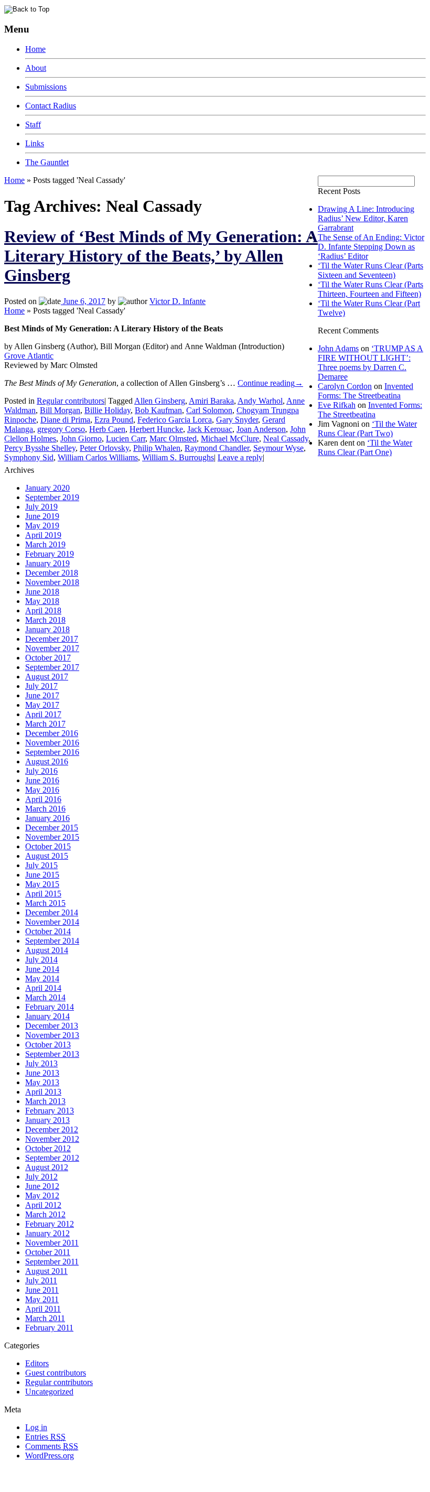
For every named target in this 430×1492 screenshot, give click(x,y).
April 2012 (43, 1205)
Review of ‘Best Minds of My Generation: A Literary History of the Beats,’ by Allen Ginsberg (161, 256)
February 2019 (49, 553)
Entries (45, 1436)
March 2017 (45, 723)
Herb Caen (107, 429)
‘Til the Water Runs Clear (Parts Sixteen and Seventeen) (370, 270)
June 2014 (42, 969)
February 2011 (49, 1327)
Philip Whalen (156, 448)
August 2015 (46, 855)
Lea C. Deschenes (125, 1483)
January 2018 (47, 629)
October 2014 (48, 931)
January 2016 (47, 818)
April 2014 (43, 987)
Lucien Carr (125, 438)
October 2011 (47, 1252)
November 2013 (52, 1035)
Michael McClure (230, 438)
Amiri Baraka (211, 400)
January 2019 (47, 563)
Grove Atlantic (28, 355)
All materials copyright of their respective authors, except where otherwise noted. (125, 1474)
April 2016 (43, 799)
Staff (33, 124)
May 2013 (42, 1082)
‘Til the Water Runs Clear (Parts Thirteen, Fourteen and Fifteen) (370, 289)
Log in (36, 1427)
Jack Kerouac (209, 429)
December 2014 (51, 912)
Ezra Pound (113, 419)
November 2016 (52, 742)
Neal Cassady (285, 438)
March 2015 (45, 903)
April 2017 (43, 714)
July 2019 (41, 506)
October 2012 (48, 1148)
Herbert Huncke (156, 429)
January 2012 (47, 1233)
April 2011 (43, 1308)
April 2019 (43, 535)
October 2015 (48, 846)
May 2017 (42, 704)
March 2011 (45, 1318)
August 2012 (46, 1167)
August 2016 (46, 761)
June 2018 (42, 591)
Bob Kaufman (158, 410)
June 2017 (42, 695)
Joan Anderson (261, 429)
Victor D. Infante (177, 301)
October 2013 (48, 1044)
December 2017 (51, 638)
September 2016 (52, 752)
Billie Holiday (107, 410)
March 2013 (45, 1101)
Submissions (46, 86)
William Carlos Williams (98, 457)
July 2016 (41, 770)
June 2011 (42, 1289)
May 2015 (42, 884)
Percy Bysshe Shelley (40, 448)
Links (34, 143)
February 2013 (49, 1110)
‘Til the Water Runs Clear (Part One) (365, 447)
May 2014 (42, 978)
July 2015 (41, 865)
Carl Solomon (209, 410)
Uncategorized (49, 1391)
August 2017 (46, 676)
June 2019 (42, 516)
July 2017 (41, 686)
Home (35, 49)
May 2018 (42, 601)
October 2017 (48, 657)
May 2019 (42, 525)
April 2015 (43, 893)
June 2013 (42, 1072)
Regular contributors (70, 400)
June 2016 (42, 780)
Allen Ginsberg (159, 400)
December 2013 (51, 1025)
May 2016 (42, 789)
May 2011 (42, 1299)
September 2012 (52, 1157)
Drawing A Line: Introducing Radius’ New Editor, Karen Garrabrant (366, 218)
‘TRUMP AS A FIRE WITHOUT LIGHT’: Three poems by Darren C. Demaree (370, 362)
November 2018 (52, 582)
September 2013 (52, 1054)
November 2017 (52, 648)
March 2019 (45, 544)
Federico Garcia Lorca (174, 419)
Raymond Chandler (217, 448)
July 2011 (41, 1280)
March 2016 (45, 808)
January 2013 (47, 1120)
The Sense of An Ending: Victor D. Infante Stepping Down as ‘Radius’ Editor (371, 247)
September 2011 (52, 1261)
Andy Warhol (260, 400)
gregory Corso (61, 429)
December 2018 (51, 572)
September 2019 (52, 497)
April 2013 (43, 1091)
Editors (37, 1363)
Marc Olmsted (173, 438)
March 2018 (45, 619)
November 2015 (52, 837)
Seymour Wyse (278, 448)
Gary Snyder (237, 419)
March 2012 (45, 1214)
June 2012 (42, 1186)
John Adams (338, 348)
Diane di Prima (65, 419)
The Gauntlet (47, 162)
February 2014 (49, 1006)
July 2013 (41, 1063)
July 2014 (41, 959)
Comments (51, 1446)
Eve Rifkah (337, 405)
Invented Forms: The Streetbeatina (365, 391)
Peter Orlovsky (104, 448)
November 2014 (52, 921)
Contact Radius (50, 105)
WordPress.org (49, 1455)
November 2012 (52, 1138)
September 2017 (52, 667)
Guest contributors (55, 1372)
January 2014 (47, 1016)
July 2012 (41, 1176)
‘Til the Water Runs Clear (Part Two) (367, 428)
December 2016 (51, 733)
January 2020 (47, 487)
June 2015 (42, 874)
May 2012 (42, 1195)
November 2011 (52, 1242)
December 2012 (51, 1129)
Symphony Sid (28, 457)
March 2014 (45, 997)
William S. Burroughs (178, 457)
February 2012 (49, 1223)
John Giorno (81, 438)
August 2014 (46, 950)
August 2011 (46, 1271)
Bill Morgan (60, 410)
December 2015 (51, 827)
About (35, 67)
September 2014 (52, 940)
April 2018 (43, 610)
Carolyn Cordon (345, 386)
